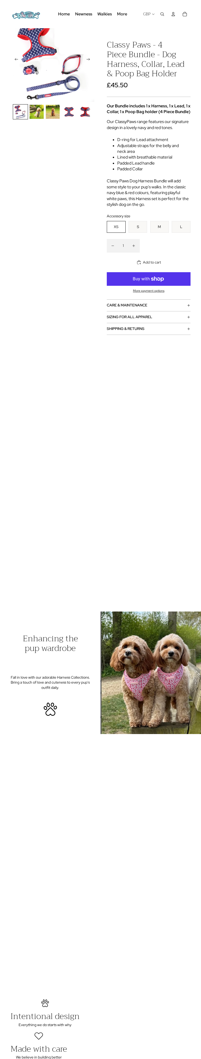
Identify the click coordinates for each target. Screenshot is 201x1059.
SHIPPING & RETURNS (125, 328)
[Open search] (162, 14)
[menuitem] (122, 14)
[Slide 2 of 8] (37, 112)
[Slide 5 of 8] (85, 112)
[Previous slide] (14, 60)
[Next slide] (90, 60)
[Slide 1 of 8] (20, 112)
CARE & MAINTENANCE (127, 305)
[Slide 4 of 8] (69, 112)
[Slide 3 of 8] (53, 112)
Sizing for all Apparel (129, 317)
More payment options (148, 291)
